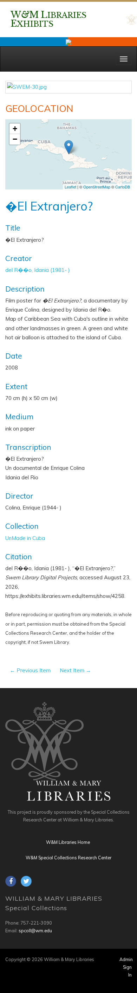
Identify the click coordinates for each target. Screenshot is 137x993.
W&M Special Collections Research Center (68, 857)
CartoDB (122, 186)
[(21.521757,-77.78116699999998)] (68, 147)
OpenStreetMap (96, 186)
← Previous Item (30, 670)
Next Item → (75, 670)
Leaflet (70, 186)
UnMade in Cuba (25, 538)
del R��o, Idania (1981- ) (37, 270)
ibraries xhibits (48, 20)
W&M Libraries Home (68, 842)
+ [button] (15, 128)
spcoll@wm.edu (35, 930)
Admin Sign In (126, 967)
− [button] (15, 139)
